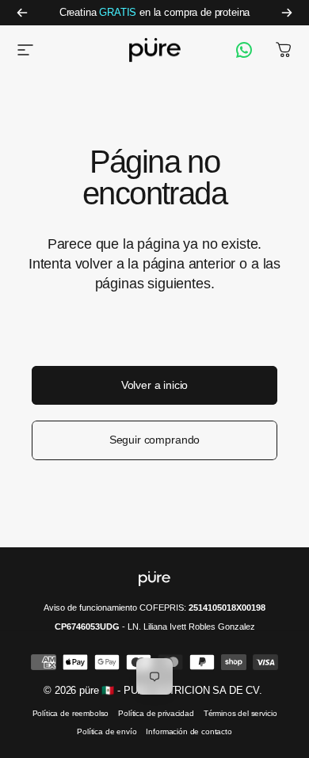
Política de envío (106, 731)
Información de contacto (188, 731)
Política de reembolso (70, 713)
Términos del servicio (240, 713)
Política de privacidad (155, 713)
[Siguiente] (286, 12)
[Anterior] (22, 12)
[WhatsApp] (244, 49)
